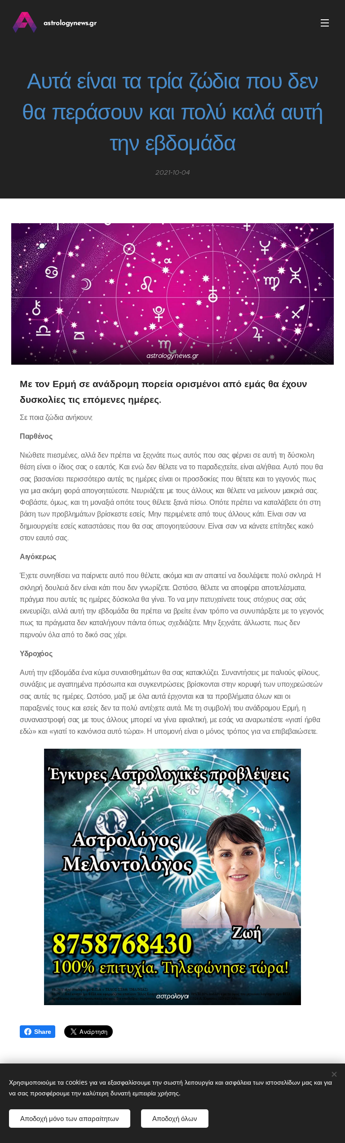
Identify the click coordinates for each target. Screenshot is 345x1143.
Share (42, 1031)
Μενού (325, 22)
